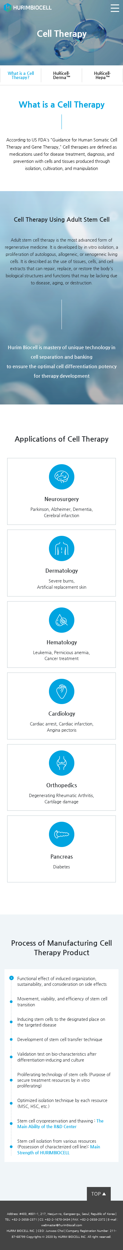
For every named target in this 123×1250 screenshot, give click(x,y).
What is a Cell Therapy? (21, 75)
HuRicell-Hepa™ (102, 75)
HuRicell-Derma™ (61, 75)
